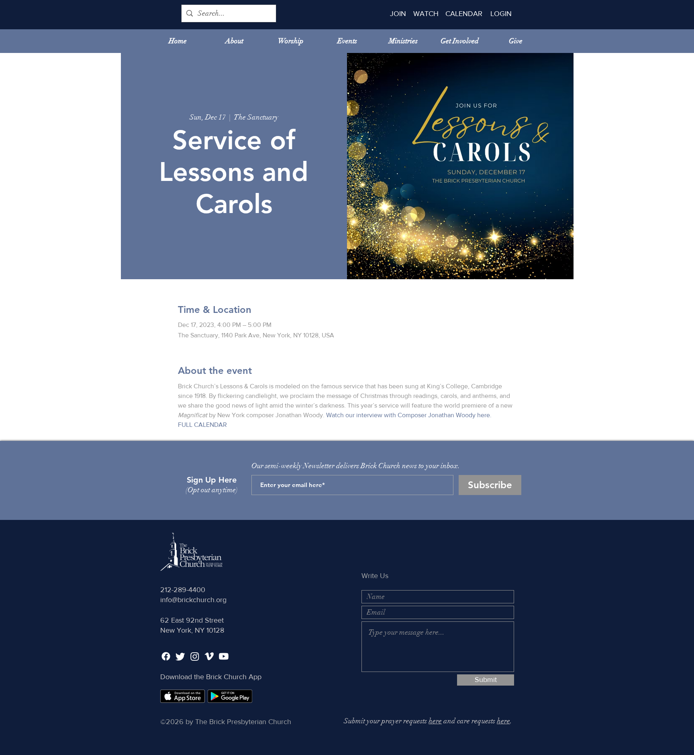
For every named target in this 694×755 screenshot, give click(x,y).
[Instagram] (194, 656)
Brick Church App (233, 677)
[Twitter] (180, 656)
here (435, 720)
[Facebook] (165, 656)
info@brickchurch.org (193, 600)
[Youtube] (223, 656)
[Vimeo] (209, 656)
